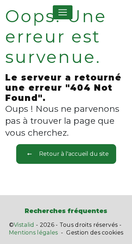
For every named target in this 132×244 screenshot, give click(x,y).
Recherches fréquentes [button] (66, 210)
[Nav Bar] (63, 12)
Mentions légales (33, 232)
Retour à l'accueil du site (74, 153)
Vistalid (24, 224)
